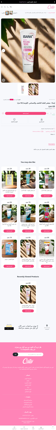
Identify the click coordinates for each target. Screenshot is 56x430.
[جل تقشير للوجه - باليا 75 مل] (28, 180)
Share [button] (52, 134)
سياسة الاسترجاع (28, 400)
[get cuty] (51, 7)
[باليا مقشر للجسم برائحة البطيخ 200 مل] (46, 213)
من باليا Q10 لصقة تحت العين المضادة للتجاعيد (9, 191)
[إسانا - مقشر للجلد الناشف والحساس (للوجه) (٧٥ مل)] (28, 249)
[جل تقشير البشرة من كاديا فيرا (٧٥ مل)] (9, 213)
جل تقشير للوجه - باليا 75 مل (28, 190)
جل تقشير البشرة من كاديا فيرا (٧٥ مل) (9, 224)
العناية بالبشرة (28, 383)
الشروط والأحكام (28, 404)
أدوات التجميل (28, 389)
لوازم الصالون (28, 391)
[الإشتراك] (15, 354)
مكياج (28, 380)
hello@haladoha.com (24, 418)
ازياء (28, 387)
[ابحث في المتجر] (4, 7)
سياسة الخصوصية (28, 402)
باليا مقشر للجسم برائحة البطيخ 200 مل (46, 224)
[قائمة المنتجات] (1, 7)
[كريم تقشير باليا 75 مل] (46, 180)
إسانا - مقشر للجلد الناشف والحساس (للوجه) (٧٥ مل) (28, 260)
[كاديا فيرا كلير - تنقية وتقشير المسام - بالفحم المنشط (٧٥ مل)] (28, 213)
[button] (54, 2)
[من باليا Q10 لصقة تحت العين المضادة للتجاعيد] (9, 180)
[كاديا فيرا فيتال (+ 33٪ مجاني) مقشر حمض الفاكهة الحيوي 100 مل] (46, 249)
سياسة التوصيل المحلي (28, 406)
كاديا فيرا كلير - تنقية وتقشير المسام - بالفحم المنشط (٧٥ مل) (28, 225)
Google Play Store (22, 2)
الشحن (53, 108)
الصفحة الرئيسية (51, 12)
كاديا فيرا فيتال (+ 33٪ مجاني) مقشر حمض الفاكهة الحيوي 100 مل (46, 261)
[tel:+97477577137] (7, 7)
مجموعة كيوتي (28, 378)
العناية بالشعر (28, 385)
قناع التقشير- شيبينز (9, 259)
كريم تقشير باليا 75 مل (46, 190)
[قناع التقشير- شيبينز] (9, 249)
